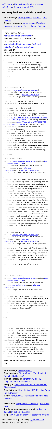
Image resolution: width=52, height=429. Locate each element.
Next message (29, 23)
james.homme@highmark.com (18, 36)
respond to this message (27, 403)
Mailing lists (19, 4)
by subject (15, 412)
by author (26, 412)
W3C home (7, 4)
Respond (37, 18)
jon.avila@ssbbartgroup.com (17, 44)
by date (39, 409)
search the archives (40, 415)
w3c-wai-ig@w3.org (24, 47)
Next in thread (30, 26)
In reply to (18, 26)
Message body (25, 18)
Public (30, 4)
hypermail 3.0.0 (37, 420)
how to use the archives (20, 415)
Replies (41, 26)
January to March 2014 (24, 7)
